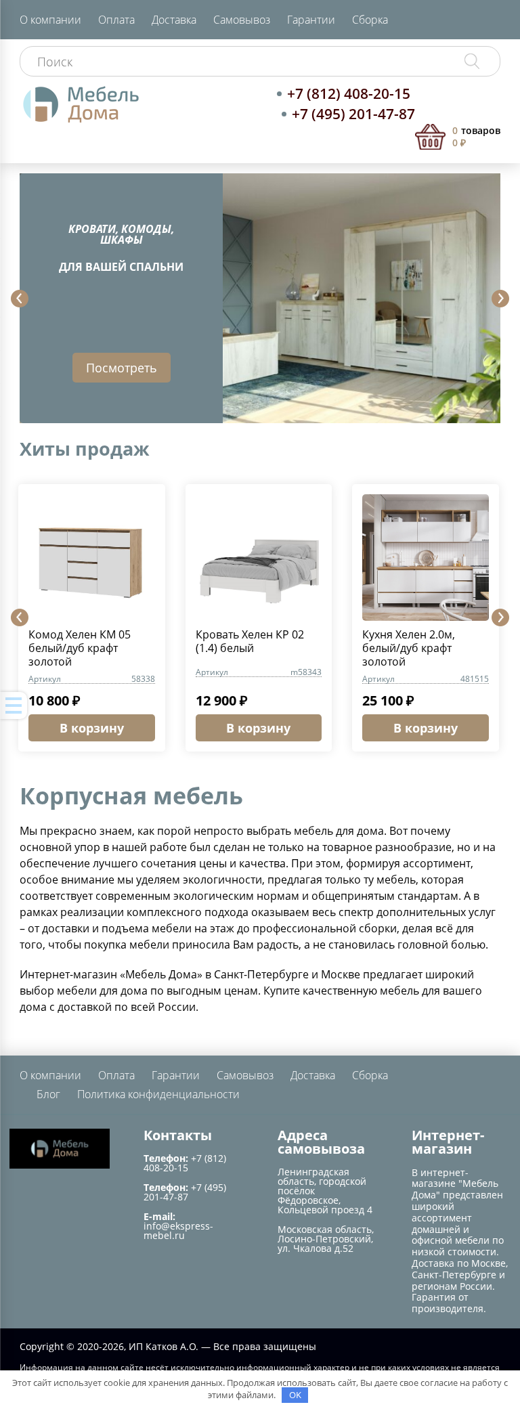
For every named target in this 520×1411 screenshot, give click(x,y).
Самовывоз (241, 19)
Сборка (370, 19)
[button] (19, 298)
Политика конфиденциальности (158, 1094)
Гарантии (311, 19)
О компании (50, 19)
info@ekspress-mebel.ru (178, 1230)
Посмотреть (121, 368)
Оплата (116, 19)
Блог (48, 1094)
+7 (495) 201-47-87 (353, 114)
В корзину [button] (92, 728)
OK (295, 1395)
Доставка (174, 19)
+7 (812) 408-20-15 (348, 93)
